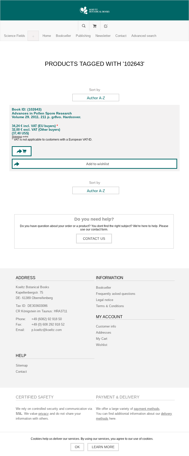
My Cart (94, 26)
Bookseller (103, 287)
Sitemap (22, 365)
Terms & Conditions (110, 306)
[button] (14, 35)
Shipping (17, 136)
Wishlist (101, 345)
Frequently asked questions (115, 294)
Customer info (106, 326)
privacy (43, 413)
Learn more (103, 447)
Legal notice (104, 300)
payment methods (146, 409)
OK (77, 447)
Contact (21, 371)
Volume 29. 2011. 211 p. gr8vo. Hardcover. (46, 117)
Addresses (103, 332)
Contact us (94, 239)
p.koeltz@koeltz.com (47, 330)
